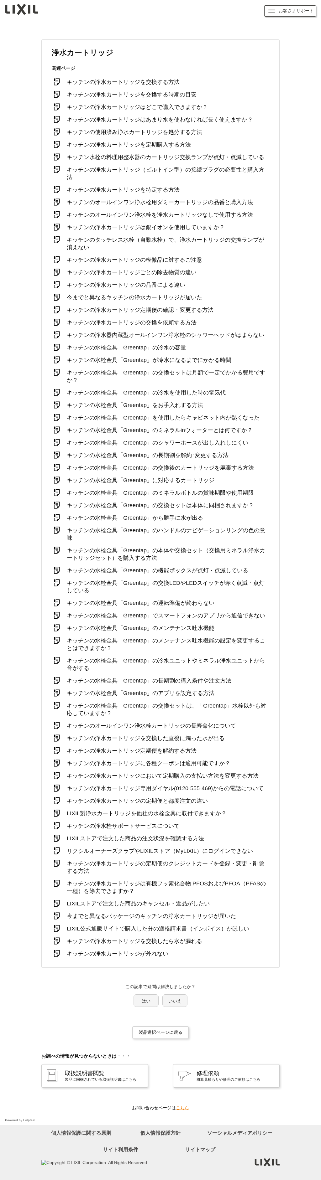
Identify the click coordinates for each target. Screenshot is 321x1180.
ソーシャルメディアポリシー (239, 1133)
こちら (182, 1107)
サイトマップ (200, 1149)
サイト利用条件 (120, 1149)
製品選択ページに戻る (160, 1032)
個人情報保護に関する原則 (81, 1133)
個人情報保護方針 (160, 1133)
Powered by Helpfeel (20, 1120)
